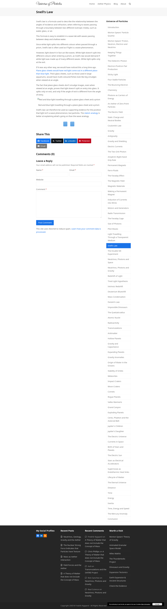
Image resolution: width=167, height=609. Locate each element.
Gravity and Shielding (117, 141)
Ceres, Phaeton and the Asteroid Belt (118, 419)
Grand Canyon (114, 407)
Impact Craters (114, 381)
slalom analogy (91, 113)
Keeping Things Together (114, 54)
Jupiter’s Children (115, 426)
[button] (129, 3)
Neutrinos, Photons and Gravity (118, 269)
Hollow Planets (114, 338)
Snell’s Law (112, 245)
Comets (111, 391)
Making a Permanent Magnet (117, 193)
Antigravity (112, 136)
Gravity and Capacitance (113, 345)
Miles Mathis (115, 553)
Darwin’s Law (114, 302)
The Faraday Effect (116, 175)
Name (39, 170)
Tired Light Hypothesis (118, 281)
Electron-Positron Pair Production (117, 68)
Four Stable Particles (117, 79)
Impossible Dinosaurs (117, 307)
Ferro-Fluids (113, 170)
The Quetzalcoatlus (116, 312)
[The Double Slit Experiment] (72, 124)
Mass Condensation (116, 297)
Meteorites (112, 376)
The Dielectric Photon (117, 61)
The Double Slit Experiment (114, 252)
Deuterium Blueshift (117, 291)
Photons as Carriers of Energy (118, 97)
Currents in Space (116, 441)
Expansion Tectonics (118, 572)
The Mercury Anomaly (117, 513)
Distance (112, 487)
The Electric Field (115, 112)
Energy (111, 498)
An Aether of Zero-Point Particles (118, 105)
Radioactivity (113, 323)
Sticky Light (113, 74)
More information (145, 604)
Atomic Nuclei (114, 317)
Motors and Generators (118, 208)
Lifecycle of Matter (116, 477)
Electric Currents (115, 146)
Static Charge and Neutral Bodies (116, 119)
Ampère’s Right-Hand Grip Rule (117, 158)
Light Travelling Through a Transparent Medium (118, 237)
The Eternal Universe (117, 482)
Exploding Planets (116, 412)
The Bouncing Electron (118, 85)
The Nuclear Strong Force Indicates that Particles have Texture (71, 548)
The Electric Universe (117, 436)
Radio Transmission (116, 213)
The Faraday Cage (116, 218)
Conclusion (113, 519)
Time (110, 493)
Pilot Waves (113, 229)
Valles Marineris (115, 402)
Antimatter (112, 333)
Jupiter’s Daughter (116, 431)
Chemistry (112, 90)
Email (72, 170)
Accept (157, 604)
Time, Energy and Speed (118, 508)
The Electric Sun (115, 455)
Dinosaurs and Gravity (119, 567)
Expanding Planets (116, 352)
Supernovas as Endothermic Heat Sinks (118, 470)
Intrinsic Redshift (115, 286)
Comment (41, 189)
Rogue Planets (114, 397)
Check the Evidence (118, 586)
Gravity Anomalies (116, 357)
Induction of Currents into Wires (117, 201)
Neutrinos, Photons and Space (118, 261)
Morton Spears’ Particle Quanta (118, 34)
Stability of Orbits (115, 371)
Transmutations (115, 328)
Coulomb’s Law (114, 125)
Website (39, 179)
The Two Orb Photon (117, 151)
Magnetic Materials (116, 186)
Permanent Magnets (117, 165)
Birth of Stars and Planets (115, 448)
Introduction (113, 27)
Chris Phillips (93, 551)
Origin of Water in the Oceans (117, 364)
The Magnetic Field (116, 181)
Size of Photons (114, 223)
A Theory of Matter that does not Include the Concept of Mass (70, 576)
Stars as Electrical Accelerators (115, 462)
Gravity (111, 131)
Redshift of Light (115, 276)
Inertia (111, 503)
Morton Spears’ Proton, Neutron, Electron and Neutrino (118, 44)
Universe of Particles (49, 3)
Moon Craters (114, 386)
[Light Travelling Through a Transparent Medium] (65, 124)
